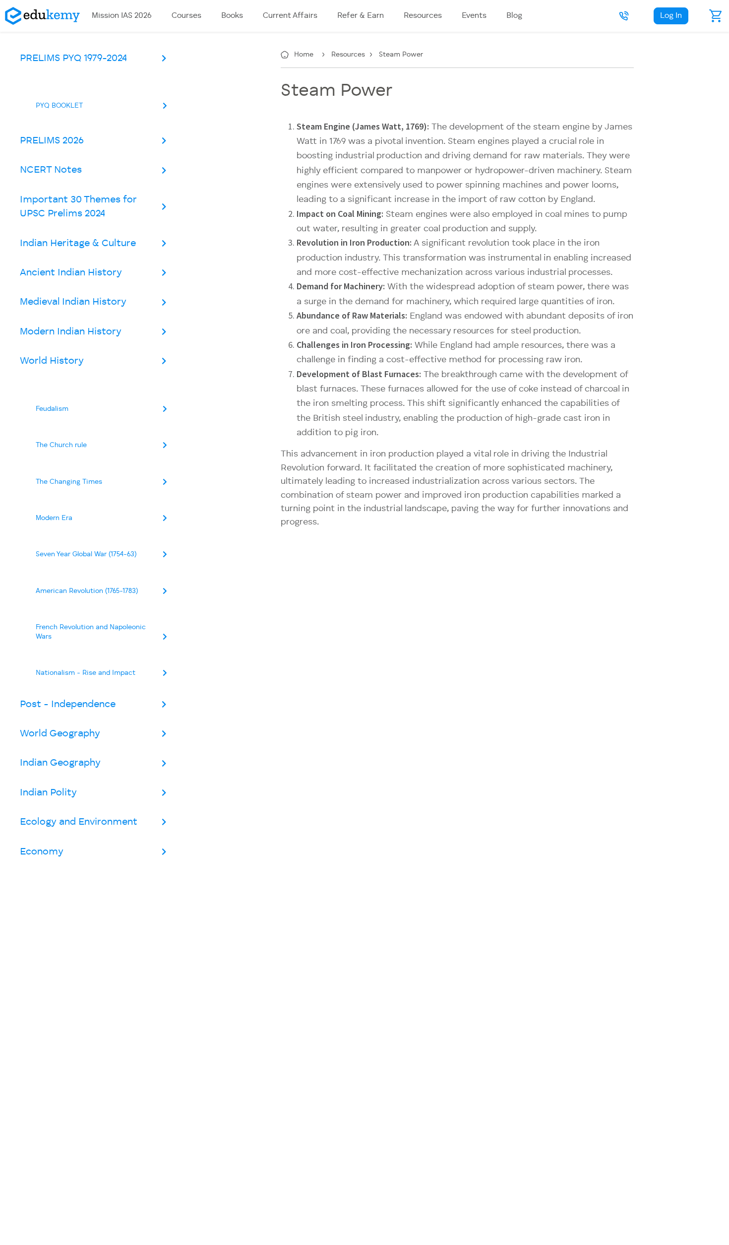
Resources (349, 54)
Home (304, 54)
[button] (624, 16)
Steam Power (401, 54)
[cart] (716, 16)
